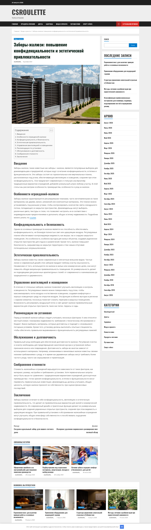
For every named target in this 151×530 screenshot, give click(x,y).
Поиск (106, 39)
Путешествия (75, 24)
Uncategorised (109, 312)
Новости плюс (109, 332)
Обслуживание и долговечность (30, 151)
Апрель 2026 (108, 143)
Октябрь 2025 (109, 173)
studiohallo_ (17, 62)
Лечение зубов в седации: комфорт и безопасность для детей (84, 468)
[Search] (114, 24)
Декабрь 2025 (109, 163)
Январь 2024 (108, 244)
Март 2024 (108, 234)
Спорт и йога (87, 24)
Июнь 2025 (108, 178)
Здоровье (49, 24)
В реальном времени (130, 24)
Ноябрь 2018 (108, 280)
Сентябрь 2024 (109, 204)
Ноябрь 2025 (108, 168)
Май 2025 (107, 183)
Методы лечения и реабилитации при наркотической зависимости (121, 513)
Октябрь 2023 (109, 259)
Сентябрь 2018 (109, 290)
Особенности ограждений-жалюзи (31, 137)
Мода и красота (61, 24)
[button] (50, 131)
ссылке (33, 217)
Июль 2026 (108, 128)
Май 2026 (107, 138)
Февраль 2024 (109, 239)
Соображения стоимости (27, 154)
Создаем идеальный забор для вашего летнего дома (34, 429)
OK (122, 527)
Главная (15, 24)
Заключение (22, 156)
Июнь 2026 (108, 133)
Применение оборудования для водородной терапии (56, 513)
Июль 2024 (108, 214)
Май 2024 (107, 224)
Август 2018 (108, 295)
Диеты (40, 24)
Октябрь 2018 (109, 285)
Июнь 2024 (108, 219)
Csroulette (29, 12)
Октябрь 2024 (109, 199)
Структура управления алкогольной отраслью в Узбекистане (89, 513)
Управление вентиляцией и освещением (34, 145)
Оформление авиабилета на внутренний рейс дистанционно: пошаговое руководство (25, 469)
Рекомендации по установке (29, 148)
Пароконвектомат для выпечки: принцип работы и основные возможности (25, 515)
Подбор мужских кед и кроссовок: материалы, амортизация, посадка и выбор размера (56, 469)
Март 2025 (108, 194)
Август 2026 (108, 123)
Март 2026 (108, 148)
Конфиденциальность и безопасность (33, 139)
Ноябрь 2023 (108, 254)
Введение (21, 134)
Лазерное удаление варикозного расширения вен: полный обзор (77, 429)
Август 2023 (108, 265)
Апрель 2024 (108, 229)
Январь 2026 (108, 158)
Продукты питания (28, 24)
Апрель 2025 (108, 188)
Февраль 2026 (109, 153)
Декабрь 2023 (109, 249)
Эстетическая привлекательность (31, 142)
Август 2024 (108, 209)
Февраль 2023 (109, 270)
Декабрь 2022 (109, 275)
